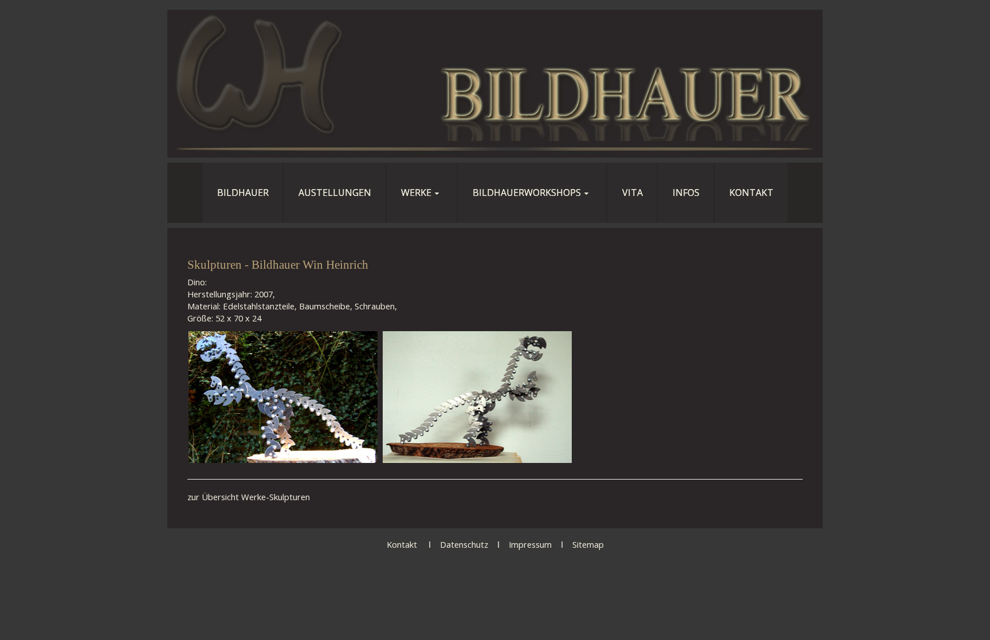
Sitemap (588, 544)
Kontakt (402, 544)
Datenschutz (464, 544)
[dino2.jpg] (477, 397)
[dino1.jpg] (283, 397)
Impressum (530, 544)
